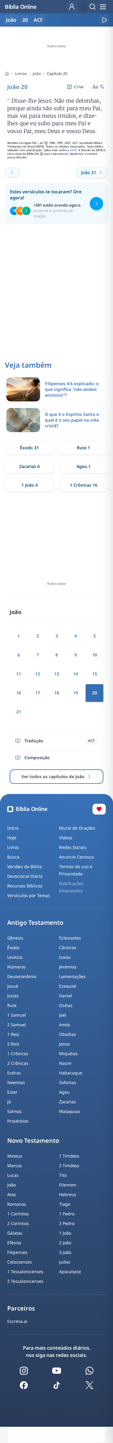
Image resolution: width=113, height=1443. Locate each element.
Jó (9, 1102)
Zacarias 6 (29, 466)
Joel (62, 1015)
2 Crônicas (17, 1063)
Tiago (64, 1204)
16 (18, 693)
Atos (11, 1194)
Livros (21, 73)
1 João (65, 1233)
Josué (12, 986)
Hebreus (67, 1194)
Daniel (65, 996)
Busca (13, 857)
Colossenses (19, 1262)
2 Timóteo (69, 1165)
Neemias (16, 1082)
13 (56, 674)
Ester (12, 1092)
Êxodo (13, 947)
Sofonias (67, 1082)
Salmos (14, 1111)
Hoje (11, 837)
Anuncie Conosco (76, 857)
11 (18, 674)
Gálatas (14, 1233)
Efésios (14, 1242)
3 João (65, 1252)
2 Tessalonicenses (25, 1281)
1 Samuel (16, 1015)
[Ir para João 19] (12, 172)
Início (12, 828)
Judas (64, 1262)
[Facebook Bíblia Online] (24, 1385)
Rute (12, 1005)
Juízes (13, 996)
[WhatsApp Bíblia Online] (89, 1371)
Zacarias (67, 1102)
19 (75, 693)
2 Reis (13, 1044)
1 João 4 (29, 485)
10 (94, 655)
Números (16, 967)
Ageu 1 (84, 466)
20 (25, 20)
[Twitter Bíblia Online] (89, 1385)
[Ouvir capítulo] (104, 20)
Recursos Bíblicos (24, 886)
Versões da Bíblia (24, 866)
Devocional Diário (24, 876)
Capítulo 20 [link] (57, 73)
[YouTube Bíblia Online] (56, 1371)
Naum (65, 1063)
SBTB (73, 150)
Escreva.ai (17, 1321)
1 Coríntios (18, 1214)
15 (94, 674)
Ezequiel (67, 986)
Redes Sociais (72, 847)
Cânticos (67, 947)
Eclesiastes (70, 938)
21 (18, 712)
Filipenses (17, 1252)
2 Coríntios (18, 1223)
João (37, 73)
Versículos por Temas (28, 895)
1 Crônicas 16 (83, 485)
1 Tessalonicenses (25, 1271)
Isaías (65, 957)
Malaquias (69, 1111)
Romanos (16, 1204)
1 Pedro (66, 1214)
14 (75, 674)
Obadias (67, 1034)
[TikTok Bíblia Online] (56, 1385)
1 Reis (13, 1034)
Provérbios (18, 1121)
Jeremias (68, 967)
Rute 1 (83, 447)
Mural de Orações (77, 828)
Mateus (14, 1156)
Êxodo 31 (29, 447)
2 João (65, 1242)
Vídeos (65, 837)
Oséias (66, 1005)
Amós (64, 1024)
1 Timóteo (69, 1156)
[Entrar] (71, 6)
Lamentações (72, 976)
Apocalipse (70, 1271)
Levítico (14, 957)
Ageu (64, 1092)
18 (56, 693)
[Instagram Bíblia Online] (24, 1371)
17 (37, 693)
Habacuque (70, 1073)
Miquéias (68, 1053)
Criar (79, 86)
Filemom (67, 1185)
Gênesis (15, 938)
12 (37, 674)
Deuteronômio (21, 976)
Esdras (14, 1073)
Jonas (64, 1044)
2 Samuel (16, 1024)
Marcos (14, 1165)
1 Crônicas (17, 1053)
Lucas (13, 1175)
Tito (63, 1175)
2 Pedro (66, 1223)
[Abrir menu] (102, 6)
